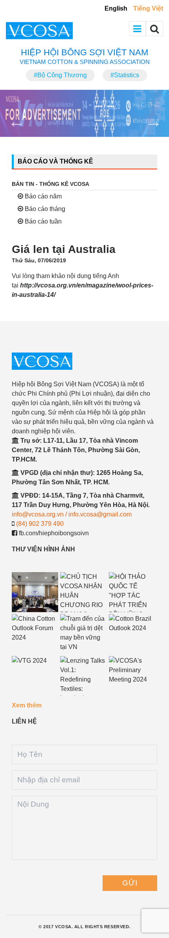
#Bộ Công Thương (60, 75)
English (116, 8)
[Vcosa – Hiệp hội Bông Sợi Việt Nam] (53, 30)
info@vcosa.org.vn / (40, 514)
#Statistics (124, 75)
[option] (84, 113)
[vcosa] (83, 361)
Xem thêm (27, 705)
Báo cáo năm (42, 196)
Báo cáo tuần (42, 221)
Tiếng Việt (148, 8)
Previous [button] (12, 116)
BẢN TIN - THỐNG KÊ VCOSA (50, 184)
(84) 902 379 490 (40, 523)
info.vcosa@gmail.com (100, 514)
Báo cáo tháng (44, 208)
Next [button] (148, 116)
